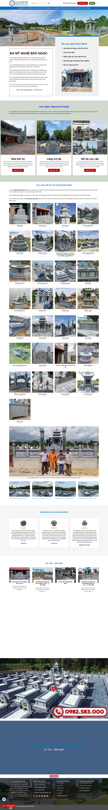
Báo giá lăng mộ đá (62, 795)
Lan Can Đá (56, 8)
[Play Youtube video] (54, 688)
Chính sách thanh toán (86, 782)
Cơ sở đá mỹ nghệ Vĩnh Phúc (65, 582)
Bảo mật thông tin (84, 790)
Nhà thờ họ (30, 8)
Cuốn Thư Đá (38, 8)
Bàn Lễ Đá (64, 8)
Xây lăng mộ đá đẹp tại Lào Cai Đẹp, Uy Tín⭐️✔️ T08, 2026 (42, 583)
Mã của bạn (54, 776)
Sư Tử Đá (70, 8)
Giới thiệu (87, 8)
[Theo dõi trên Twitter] (39, 796)
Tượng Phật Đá (78, 8)
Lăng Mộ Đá (21, 8)
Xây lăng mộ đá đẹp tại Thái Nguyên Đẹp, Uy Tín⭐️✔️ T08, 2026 (88, 583)
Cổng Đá (59, 793)
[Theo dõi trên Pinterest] (42, 796)
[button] (97, 3)
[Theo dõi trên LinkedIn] (45, 796)
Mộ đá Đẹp (60, 790)
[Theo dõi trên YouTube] (47, 796)
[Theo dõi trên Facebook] (34, 796)
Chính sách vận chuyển (85, 785)
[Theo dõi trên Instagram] (37, 796)
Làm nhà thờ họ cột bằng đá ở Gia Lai (19, 582)
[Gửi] (49, 3)
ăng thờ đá (61, 788)
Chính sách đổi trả (85, 788)
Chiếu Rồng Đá (47, 8)
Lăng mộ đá (60, 782)
